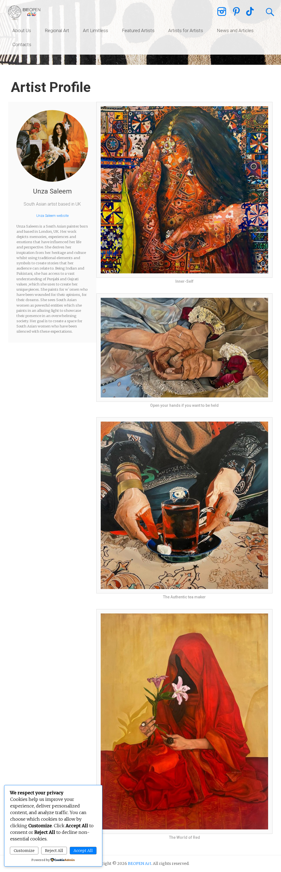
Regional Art (57, 30)
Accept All (83, 850)
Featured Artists (138, 30)
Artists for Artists (185, 30)
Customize (24, 850)
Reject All (54, 850)
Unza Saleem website (52, 216)
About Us (21, 30)
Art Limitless (95, 30)
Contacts (21, 44)
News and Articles (235, 30)
